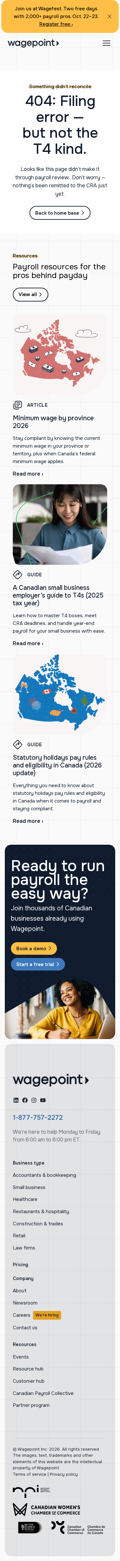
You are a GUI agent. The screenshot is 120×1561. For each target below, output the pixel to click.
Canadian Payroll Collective (43, 1393)
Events (21, 1357)
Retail (19, 1235)
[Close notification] (109, 16)
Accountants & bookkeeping (44, 1175)
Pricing (20, 1265)
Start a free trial (35, 964)
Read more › (28, 473)
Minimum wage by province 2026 (53, 422)
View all (28, 294)
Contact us (25, 1327)
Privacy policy (64, 1474)
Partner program (31, 1405)
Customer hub (28, 1381)
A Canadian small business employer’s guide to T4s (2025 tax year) (58, 595)
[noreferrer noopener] (31, 1491)
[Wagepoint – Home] (33, 43)
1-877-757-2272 (38, 1118)
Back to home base (57, 213)
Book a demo (31, 948)
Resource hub (28, 1369)
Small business (29, 1187)
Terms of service (29, 1474)
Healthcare (25, 1199)
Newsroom (25, 1303)
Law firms (24, 1248)
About (20, 1290)
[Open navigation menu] (106, 43)
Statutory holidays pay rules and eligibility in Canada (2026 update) (57, 765)
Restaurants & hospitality (41, 1211)
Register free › (56, 24)
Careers (36, 1315)
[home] (51, 1080)
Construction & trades (38, 1224)
